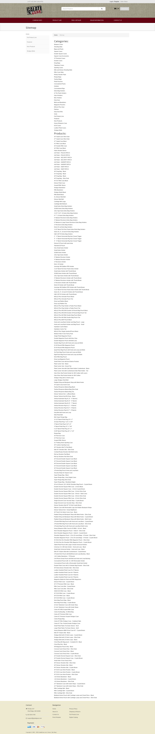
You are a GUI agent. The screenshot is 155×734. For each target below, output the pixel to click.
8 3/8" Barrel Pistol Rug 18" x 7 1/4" (64, 431)
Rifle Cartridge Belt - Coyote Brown (64, 690)
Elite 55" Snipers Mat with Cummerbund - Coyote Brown (70, 551)
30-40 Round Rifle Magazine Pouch (64, 347)
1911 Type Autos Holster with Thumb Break (66, 275)
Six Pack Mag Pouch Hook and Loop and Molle (67, 352)
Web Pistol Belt (58, 415)
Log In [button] (111, 1)
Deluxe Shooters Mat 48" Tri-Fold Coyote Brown (68, 505)
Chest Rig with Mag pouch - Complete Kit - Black (68, 642)
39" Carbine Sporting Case (61, 445)
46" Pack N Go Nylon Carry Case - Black (65, 512)
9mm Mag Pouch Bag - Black (62, 600)
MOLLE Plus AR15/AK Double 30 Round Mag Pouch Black (71, 310)
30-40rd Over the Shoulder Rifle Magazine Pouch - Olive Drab (72, 540)
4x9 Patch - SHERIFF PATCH (62, 164)
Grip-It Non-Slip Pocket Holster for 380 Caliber (67, 375)
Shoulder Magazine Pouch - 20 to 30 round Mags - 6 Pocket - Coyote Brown (75, 537)
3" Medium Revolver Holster (62, 257)
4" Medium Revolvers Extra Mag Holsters (66, 220)
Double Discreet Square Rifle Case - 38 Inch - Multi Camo (70, 493)
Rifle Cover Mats (59, 72)
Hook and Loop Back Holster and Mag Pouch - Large (69, 322)
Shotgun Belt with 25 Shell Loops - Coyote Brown (68, 635)
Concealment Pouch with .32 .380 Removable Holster (69, 561)
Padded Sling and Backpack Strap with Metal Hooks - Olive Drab (72, 514)
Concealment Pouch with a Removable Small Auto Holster (70, 563)
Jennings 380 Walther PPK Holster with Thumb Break (69, 287)
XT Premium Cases (59, 58)
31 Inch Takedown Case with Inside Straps (66, 607)
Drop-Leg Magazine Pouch (62, 359)
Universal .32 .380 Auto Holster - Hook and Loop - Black (70, 547)
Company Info (37, 20)
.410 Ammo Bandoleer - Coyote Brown (65, 679)
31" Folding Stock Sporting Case (63, 442)
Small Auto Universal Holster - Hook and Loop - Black (69, 549)
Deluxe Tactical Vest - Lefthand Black (64, 394)
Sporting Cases (58, 67)
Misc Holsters (58, 98)
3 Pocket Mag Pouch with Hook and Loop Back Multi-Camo (71, 526)
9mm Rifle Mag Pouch (60, 357)
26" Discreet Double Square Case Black (65, 459)
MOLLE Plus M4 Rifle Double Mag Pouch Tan (67, 317)
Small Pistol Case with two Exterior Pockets (66, 361)
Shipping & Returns (74, 711)
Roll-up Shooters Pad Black (62, 454)
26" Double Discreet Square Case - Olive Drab (67, 656)
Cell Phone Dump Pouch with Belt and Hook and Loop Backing (72, 558)
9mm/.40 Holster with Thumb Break (64, 285)
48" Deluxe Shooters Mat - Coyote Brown (66, 667)
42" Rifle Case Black (60, 143)
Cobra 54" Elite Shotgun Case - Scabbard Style (67, 621)
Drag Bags (57, 63)
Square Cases (58, 51)
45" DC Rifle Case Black (61, 180)
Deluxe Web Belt (59, 199)
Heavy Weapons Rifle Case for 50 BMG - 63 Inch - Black (70, 528)
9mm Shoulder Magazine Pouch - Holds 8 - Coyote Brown (70, 533)
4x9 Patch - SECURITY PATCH (63, 160)
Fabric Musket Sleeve (60, 150)
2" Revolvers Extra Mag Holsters (63, 224)
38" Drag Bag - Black (60, 171)
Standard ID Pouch (59, 245)
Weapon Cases (58, 44)
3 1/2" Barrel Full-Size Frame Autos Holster (66, 269)
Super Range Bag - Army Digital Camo (65, 477)
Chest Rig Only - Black (60, 644)
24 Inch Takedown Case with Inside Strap (66, 605)
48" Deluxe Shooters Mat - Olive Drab (64, 663)
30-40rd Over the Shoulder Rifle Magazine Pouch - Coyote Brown (73, 542)
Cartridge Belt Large (60, 201)
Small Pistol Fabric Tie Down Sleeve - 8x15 (66, 626)
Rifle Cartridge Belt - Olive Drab (63, 693)
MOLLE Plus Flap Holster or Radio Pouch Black (67, 306)
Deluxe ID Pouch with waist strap (63, 243)
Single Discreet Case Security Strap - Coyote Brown (69, 500)
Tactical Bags (58, 79)
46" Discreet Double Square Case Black (65, 468)
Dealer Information (97, 20)
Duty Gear (57, 100)
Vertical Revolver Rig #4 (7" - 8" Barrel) (65, 410)
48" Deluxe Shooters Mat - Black (63, 665)
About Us (55, 711)
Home (56, 35)
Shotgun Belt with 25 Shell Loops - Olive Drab (67, 637)
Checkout (124, 9)
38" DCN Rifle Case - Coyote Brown (64, 598)
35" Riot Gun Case (59, 435)
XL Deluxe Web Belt (60, 197)
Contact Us (118, 20)
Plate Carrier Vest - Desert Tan (62, 366)
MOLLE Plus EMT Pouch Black (63, 320)
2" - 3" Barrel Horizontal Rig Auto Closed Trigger (68, 236)
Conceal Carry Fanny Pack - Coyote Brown (66, 653)
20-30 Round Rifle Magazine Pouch (64, 345)
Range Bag (57, 433)
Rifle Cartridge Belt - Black (61, 688)
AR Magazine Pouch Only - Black (63, 646)
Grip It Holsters (58, 95)
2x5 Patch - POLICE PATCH (62, 153)
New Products (31, 46)
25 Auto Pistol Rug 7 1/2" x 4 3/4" (63, 422)
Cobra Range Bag (59, 619)
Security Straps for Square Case (63, 473)
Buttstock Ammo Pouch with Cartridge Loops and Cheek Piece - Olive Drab (75, 697)
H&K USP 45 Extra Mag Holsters (63, 234)
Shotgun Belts (31, 51)
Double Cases (58, 60)
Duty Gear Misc (58, 111)
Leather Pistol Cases (60, 128)
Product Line (57, 20)
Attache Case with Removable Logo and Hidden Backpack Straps (73, 507)
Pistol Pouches (58, 81)
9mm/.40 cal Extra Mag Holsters (63, 227)
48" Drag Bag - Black (60, 176)
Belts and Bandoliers (60, 102)
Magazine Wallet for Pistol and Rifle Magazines (67, 579)
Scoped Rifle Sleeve (60, 440)
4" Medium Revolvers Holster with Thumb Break (67, 280)
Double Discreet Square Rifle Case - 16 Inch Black (68, 486)
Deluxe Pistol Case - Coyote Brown (64, 581)
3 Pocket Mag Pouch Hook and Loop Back (66, 470)
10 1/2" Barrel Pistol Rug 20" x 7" (63, 419)
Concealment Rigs (59, 88)
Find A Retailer (76, 20)
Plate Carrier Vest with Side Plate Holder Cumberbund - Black (71, 368)
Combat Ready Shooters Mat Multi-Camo (66, 452)
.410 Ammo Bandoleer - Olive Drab (64, 681)
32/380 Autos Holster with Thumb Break (65, 273)
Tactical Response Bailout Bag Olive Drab (66, 389)
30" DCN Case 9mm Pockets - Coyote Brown (67, 672)
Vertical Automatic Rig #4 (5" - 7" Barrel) (65, 403)
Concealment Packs (60, 84)
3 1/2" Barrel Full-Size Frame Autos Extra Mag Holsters (69, 229)
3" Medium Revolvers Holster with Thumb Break (67, 278)
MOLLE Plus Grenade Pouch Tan (63, 299)
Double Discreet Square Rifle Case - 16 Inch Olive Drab (70, 491)
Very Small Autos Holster (61, 248)
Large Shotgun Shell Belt (61, 380)
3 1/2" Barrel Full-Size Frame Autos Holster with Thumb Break (71, 289)
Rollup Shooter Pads (60, 74)
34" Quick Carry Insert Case (62, 384)
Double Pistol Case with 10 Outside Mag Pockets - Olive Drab (71, 565)
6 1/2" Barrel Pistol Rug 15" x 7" (63, 428)
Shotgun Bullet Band (60, 192)
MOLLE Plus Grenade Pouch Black (64, 296)
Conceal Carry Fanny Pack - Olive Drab (65, 649)
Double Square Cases (60, 53)
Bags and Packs (58, 49)
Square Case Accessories (61, 56)
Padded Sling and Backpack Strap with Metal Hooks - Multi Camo (72, 519)
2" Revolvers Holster (60, 262)
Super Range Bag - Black (61, 475)
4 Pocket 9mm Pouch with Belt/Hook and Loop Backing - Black (72, 554)
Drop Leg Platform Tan (60, 303)
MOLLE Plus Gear (59, 107)
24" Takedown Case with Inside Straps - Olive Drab (68, 686)
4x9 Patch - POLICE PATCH (62, 155)
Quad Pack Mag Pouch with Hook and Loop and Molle (69, 350)
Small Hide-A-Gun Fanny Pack (63, 660)
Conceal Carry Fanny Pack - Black (64, 651)
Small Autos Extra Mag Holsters (63, 206)
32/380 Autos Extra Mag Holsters (63, 208)
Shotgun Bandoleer (59, 187)
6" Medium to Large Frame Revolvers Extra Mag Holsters (70, 222)
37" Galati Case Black (60, 141)
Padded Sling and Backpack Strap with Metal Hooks (69, 382)
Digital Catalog (73, 717)
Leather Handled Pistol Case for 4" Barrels (66, 572)
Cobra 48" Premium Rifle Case (63, 614)
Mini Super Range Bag (60, 417)
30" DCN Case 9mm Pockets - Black (64, 670)
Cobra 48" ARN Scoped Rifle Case (64, 609)
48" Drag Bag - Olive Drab (61, 178)
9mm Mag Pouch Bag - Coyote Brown (65, 602)
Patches (56, 109)
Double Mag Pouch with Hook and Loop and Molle (68, 343)
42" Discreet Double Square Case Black (65, 466)
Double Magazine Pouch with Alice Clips (65, 338)
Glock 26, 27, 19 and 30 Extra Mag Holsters (66, 231)
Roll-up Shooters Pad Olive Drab (63, 456)
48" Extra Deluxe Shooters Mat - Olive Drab (66, 568)
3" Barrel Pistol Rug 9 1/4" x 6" (62, 424)
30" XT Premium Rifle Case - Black (64, 584)
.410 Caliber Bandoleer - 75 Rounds (64, 556)
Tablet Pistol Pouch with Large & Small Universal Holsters (70, 544)
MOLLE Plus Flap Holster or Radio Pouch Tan (67, 308)
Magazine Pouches (59, 104)
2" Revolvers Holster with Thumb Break (65, 282)
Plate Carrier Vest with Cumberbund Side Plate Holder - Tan (71, 371)
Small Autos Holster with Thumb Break (65, 271)
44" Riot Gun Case (59, 438)
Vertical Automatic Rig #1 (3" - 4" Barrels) (65, 398)
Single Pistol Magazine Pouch (62, 336)
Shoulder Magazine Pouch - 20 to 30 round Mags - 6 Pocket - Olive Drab (74, 535)
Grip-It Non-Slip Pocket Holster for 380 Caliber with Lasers (70, 373)
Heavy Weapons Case (60, 123)
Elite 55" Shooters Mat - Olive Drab (64, 449)
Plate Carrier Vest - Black (61, 364)
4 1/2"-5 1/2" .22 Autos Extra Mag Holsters (66, 213)
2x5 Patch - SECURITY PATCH (63, 157)
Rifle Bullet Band (59, 194)
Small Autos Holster (59, 250)
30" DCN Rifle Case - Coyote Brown (64, 593)
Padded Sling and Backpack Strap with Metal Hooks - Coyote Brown (73, 517)
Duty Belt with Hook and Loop (62, 412)
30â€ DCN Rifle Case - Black (62, 591)
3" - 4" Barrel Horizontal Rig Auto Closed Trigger (68, 238)
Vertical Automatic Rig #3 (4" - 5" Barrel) (65, 401)
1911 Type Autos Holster (61, 255)
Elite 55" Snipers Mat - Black (62, 632)
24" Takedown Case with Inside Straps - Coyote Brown (69, 683)
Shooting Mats (58, 47)
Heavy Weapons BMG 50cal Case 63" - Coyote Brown (69, 630)
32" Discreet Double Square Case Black (65, 461)
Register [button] (116, 1)
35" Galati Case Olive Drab (61, 136)
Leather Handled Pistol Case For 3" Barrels (66, 570)
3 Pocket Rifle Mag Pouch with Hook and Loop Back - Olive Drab (72, 524)
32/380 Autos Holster (60, 252)
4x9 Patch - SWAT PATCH (61, 169)
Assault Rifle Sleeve (60, 185)
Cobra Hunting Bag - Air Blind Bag (64, 612)
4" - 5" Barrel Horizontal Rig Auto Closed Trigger (68, 241)
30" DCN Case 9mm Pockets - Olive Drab (66, 674)
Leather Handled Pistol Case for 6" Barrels (66, 575)
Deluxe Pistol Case (59, 183)
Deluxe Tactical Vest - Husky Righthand (65, 510)
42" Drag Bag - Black (60, 173)
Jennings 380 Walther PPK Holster (64, 266)
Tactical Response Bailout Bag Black (64, 387)
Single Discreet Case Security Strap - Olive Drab (68, 503)
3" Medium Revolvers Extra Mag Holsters (66, 218)
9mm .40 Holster (58, 264)
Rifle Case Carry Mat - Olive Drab (63, 588)
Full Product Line (32, 37)
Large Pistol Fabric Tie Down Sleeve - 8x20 (66, 628)
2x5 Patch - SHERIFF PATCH (62, 162)
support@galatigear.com (35, 718)
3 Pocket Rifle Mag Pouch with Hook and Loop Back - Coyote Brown (73, 521)
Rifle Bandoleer (58, 190)
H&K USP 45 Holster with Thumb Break (65, 294)
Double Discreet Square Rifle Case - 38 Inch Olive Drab (70, 496)
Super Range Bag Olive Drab (62, 479)
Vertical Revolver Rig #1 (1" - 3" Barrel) (65, 405)
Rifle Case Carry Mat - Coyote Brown (64, 586)
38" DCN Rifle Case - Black (62, 595)
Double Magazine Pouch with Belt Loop (65, 340)
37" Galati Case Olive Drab (61, 139)
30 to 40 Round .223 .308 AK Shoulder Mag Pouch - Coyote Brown (73, 484)
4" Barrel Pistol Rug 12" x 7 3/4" (63, 426)
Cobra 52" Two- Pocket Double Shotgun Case (67, 623)
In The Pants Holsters (60, 93)
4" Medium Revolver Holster (62, 259)
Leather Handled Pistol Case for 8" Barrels (66, 577)
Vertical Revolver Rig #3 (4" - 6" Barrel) (65, 408)
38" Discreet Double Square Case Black (65, 463)
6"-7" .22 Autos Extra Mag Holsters (64, 215)
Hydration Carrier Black (60, 326)
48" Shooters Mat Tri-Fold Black (63, 447)
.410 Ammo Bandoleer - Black (62, 677)
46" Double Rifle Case (60, 146)
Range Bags (57, 77)
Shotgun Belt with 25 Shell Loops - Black (65, 639)
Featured (29, 42)
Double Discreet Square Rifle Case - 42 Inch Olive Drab (70, 498)
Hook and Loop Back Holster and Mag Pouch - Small (69, 324)
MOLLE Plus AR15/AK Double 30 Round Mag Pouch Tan (70, 313)
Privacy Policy (73, 709)
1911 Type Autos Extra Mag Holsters (64, 211)
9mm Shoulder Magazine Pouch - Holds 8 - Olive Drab (69, 530)
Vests (55, 114)
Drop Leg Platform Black (61, 301)
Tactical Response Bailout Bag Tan (64, 391)
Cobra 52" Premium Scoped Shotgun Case (66, 616)
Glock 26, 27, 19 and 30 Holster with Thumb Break (68, 292)
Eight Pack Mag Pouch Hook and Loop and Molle (68, 354)
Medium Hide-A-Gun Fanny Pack (63, 333)
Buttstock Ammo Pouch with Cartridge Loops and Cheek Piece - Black (74, 695)
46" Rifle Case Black (60, 148)
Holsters (56, 86)
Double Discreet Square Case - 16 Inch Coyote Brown (69, 489)
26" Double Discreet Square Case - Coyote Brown (68, 658)
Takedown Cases (59, 65)
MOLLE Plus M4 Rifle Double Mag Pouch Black (67, 315)
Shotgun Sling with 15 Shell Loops (64, 377)
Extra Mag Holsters (59, 91)
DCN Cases (57, 125)
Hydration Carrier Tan (60, 329)
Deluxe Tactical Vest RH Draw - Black (64, 396)
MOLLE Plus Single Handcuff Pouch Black (66, 331)
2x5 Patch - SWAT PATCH (61, 167)
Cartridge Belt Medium (60, 204)
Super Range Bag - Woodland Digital (64, 482)
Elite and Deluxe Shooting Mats (63, 70)
